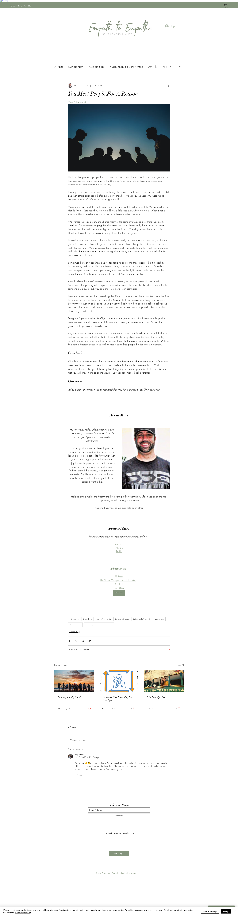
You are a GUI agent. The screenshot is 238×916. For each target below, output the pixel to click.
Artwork (152, 66)
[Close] (234, 911)
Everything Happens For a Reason (99, 624)
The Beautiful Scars (157, 697)
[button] (226, 6)
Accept (226, 911)
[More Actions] (168, 756)
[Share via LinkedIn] (83, 641)
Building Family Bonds (69, 697)
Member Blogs (96, 66)
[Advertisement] (82, 894)
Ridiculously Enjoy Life (141, 619)
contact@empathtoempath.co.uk (119, 833)
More (164, 66)
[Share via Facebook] (69, 641)
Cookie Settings (210, 911)
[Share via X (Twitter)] (76, 641)
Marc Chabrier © (104, 619)
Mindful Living (75, 624)
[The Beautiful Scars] (164, 681)
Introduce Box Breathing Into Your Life (117, 699)
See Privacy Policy (23, 912)
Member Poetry (76, 66)
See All (181, 665)
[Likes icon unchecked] (76, 774)
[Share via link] (89, 641)
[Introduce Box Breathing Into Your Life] (119, 681)
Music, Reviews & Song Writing (126, 66)
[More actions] (168, 85)
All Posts (58, 66)
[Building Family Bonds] (74, 681)
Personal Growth (122, 619)
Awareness (159, 619)
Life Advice (87, 619)
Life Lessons (74, 619)
